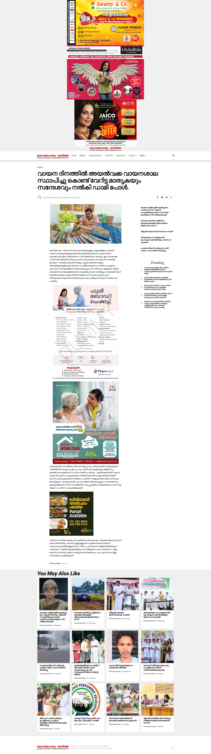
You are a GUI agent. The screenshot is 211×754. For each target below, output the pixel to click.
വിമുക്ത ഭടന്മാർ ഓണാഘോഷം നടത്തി (157, 231)
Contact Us (81, 746)
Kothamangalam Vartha (54, 197)
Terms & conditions (102, 746)
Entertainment (95, 155)
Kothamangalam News (46, 625)
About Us (74, 746)
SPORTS (109, 155)
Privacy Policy (90, 746)
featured (64, 563)
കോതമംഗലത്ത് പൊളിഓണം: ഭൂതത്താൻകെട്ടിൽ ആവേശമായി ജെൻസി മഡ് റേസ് (154, 223)
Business (121, 155)
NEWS (82, 155)
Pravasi (132, 155)
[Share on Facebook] (158, 197)
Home (74, 155)
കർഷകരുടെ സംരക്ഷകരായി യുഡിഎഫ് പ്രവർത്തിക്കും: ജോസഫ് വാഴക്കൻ (156, 239)
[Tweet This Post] (162, 197)
